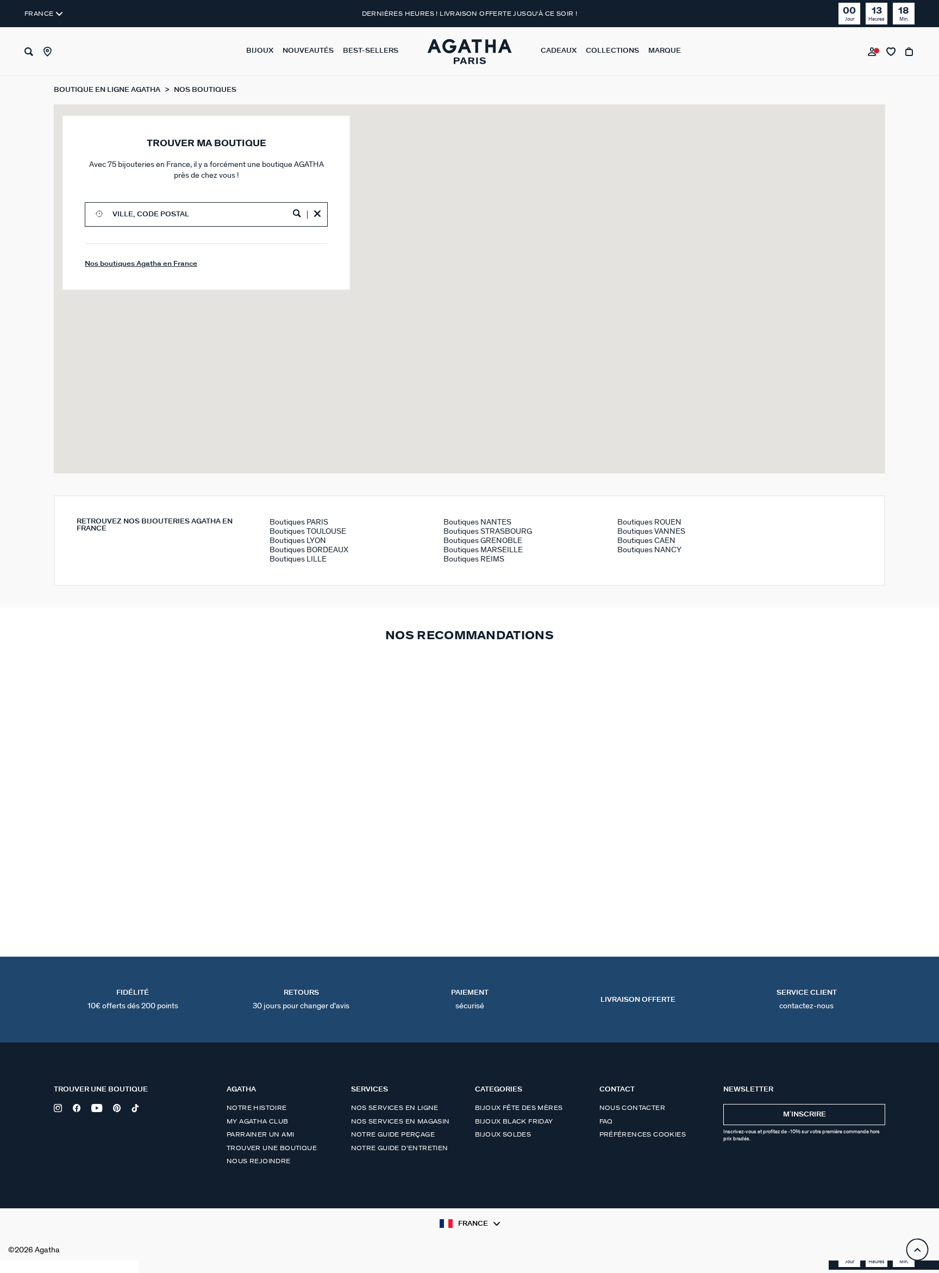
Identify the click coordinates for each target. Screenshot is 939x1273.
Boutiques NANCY (649, 550)
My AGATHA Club (258, 1121)
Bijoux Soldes (503, 1134)
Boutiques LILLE (298, 559)
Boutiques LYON (298, 540)
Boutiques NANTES (477, 522)
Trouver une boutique (272, 1148)
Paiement (470, 999)
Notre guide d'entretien (399, 1148)
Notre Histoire (257, 1107)
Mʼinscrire (804, 1114)
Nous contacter (632, 1107)
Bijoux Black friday (514, 1121)
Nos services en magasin (400, 1121)
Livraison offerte (637, 999)
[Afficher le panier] (910, 51)
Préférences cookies (642, 1134)
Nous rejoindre (259, 1161)
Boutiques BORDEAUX (309, 550)
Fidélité (132, 999)
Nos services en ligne (395, 1107)
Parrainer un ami (260, 1134)
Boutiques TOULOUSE (308, 531)
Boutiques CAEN (646, 540)
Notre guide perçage (393, 1134)
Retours (301, 999)
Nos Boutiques (205, 89)
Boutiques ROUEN (649, 522)
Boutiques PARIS (299, 522)
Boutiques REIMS (473, 559)
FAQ (606, 1121)
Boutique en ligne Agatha (108, 89)
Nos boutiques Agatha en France (141, 263)
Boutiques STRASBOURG (487, 531)
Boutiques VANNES (651, 531)
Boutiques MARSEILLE (483, 550)
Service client (807, 999)
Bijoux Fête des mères (518, 1107)
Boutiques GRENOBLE (482, 540)
